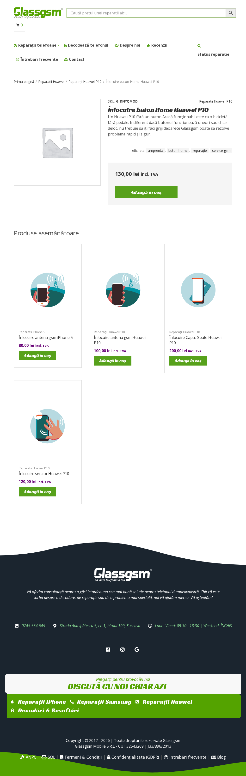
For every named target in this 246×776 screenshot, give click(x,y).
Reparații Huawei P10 (85, 81)
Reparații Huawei (51, 81)
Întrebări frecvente (39, 59)
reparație (200, 150)
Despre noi (130, 45)
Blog (221, 757)
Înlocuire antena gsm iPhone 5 (46, 337)
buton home (178, 150)
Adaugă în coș (146, 192)
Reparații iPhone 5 (32, 332)
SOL (51, 757)
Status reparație (213, 54)
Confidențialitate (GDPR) (134, 757)
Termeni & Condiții (82, 757)
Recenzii (159, 45)
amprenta (155, 150)
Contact (77, 59)
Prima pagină (24, 81)
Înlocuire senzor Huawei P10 (44, 473)
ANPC (31, 757)
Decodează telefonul (88, 45)
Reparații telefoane (37, 45)
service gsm (221, 150)
